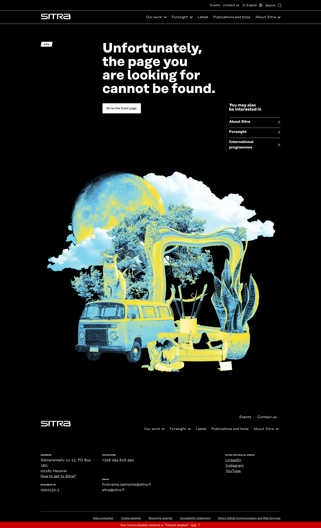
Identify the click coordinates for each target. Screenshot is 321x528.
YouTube (233, 471)
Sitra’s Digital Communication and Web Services (249, 518)
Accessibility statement (195, 518)
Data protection (103, 518)
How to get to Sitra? (58, 476)
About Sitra (239, 122)
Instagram (235, 466)
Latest (203, 17)
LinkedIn (233, 460)
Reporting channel (161, 518)
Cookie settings (131, 518)
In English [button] (249, 5)
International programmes (241, 144)
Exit (193, 525)
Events (215, 5)
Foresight (238, 132)
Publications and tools (231, 17)
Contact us (231, 5)
